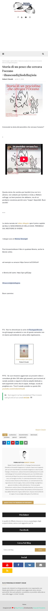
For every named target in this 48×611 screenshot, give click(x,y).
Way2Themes (19, 608)
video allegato (23, 223)
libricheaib (34, 435)
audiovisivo (12, 435)
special (14, 437)
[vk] (30, 565)
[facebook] (18, 17)
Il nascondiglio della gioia (24, 359)
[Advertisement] (24, 36)
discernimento (23, 435)
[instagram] (30, 17)
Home (24, 604)
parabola (6, 437)
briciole (26, 397)
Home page (5, 61)
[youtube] (22, 17)
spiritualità (13, 61)
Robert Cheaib (7, 79)
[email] (25, 17)
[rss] (7, 570)
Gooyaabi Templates (39, 608)
